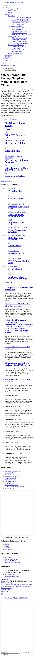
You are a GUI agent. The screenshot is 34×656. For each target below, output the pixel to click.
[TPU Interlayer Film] (14, 140)
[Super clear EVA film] (6, 173)
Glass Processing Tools (19, 41)
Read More (8, 129)
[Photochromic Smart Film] (16, 204)
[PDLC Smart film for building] (11, 119)
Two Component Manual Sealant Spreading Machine (17, 216)
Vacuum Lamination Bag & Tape (22, 34)
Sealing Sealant (16, 48)
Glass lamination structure (12, 471)
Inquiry (3, 593)
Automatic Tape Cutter (16, 223)
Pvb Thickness (16, 586)
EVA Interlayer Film (18, 28)
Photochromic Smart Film (19, 22)
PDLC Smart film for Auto (18, 262)
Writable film (15, 191)
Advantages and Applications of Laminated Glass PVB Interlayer (17, 364)
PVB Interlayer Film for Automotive (16, 161)
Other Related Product (15, 53)
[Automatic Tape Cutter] (10, 220)
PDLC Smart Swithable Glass (21, 21)
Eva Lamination (5, 584)
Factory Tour (12, 10)
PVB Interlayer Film (18, 29)
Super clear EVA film (15, 176)
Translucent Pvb (9, 488)
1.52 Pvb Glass (25, 586)
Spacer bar (8, 586)
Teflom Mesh (14, 245)
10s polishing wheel (10, 480)
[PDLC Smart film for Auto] (14, 258)
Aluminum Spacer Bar (19, 50)
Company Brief (13, 9)
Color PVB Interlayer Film (15, 136)
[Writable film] (12, 188)
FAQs (10, 12)
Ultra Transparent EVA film (17, 231)
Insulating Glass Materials (16, 45)
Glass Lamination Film (15, 26)
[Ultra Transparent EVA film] (17, 227)
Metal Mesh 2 (15, 269)
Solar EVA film (15, 198)
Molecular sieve (16, 253)
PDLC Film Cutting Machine (21, 43)
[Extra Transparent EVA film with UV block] (6, 165)
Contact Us (8, 60)
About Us (7, 7)
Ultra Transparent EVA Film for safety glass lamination (17, 305)
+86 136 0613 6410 (10, 574)
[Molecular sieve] (13, 251)
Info (2, 594)
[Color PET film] (10, 148)
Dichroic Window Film (11, 485)
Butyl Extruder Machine (15, 239)
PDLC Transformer (18, 24)
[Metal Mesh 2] (13, 266)
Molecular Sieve (17, 51)
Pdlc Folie (8, 474)
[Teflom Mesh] (9, 243)
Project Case (8, 55)
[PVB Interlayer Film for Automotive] (17, 158)
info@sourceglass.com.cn (12, 576)
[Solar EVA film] (9, 196)
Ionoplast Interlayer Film (19, 31)
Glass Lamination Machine (20, 38)
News (6, 58)
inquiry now (4, 579)
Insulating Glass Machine (19, 39)
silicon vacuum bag (6, 588)
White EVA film (9, 473)
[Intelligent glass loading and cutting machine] (11, 274)
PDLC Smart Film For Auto (20, 19)
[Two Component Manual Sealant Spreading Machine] (17, 212)
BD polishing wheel (11, 481)
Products (7, 14)
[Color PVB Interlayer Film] (7, 133)
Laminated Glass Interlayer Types (15, 486)
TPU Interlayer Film (15, 143)
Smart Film (11, 16)
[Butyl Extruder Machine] (16, 235)
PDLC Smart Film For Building (21, 17)
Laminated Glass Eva (11, 478)
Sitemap (9, 583)
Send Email (4, 591)
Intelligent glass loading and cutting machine (17, 279)
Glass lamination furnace (12, 476)
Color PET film (12, 151)
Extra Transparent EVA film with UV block (16, 169)
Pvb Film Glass (9, 483)
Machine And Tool (14, 36)
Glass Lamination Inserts (19, 33)
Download (8, 57)
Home (6, 5)
